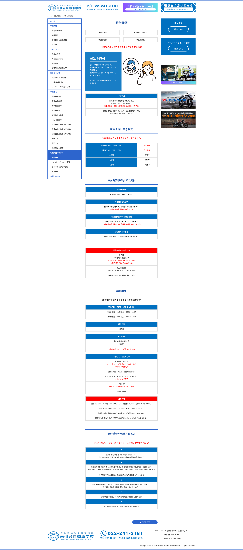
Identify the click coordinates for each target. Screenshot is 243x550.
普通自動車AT (57, 101)
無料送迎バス (57, 63)
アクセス (55, 45)
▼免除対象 (140, 40)
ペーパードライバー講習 (61, 162)
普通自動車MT (57, 96)
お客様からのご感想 (59, 40)
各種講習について (56, 153)
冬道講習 (55, 171)
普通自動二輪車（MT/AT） (62, 129)
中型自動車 (56, 110)
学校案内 (53, 26)
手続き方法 (56, 54)
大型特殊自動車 (57, 115)
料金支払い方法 (57, 59)
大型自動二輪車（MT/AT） (62, 125)
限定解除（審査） (58, 148)
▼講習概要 (102, 40)
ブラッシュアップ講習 (60, 167)
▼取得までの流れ (140, 32)
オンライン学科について (61, 87)
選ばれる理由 (57, 31)
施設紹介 (55, 35)
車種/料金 (53, 92)
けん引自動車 (57, 120)
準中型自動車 (57, 106)
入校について (55, 49)
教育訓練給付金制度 (59, 68)
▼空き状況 (102, 32)
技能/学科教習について (60, 82)
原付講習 (55, 157)
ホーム (52, 21)
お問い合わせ (55, 176)
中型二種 (55, 143)
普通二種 (55, 139)
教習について (55, 73)
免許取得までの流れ (59, 78)
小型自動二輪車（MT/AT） (62, 134)
